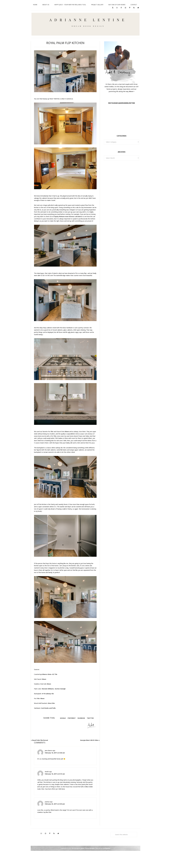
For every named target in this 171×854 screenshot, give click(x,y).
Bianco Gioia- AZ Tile (50, 674)
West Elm (51, 703)
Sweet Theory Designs (88, 848)
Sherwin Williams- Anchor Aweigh (54, 689)
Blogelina (107, 848)
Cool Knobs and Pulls (48, 708)
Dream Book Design (85, 24)
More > (131, 91)
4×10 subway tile (48, 694)
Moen (67, 431)
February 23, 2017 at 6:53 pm (55, 804)
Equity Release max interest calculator (68, 216)
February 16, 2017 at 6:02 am (55, 753)
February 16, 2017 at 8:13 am (55, 774)
